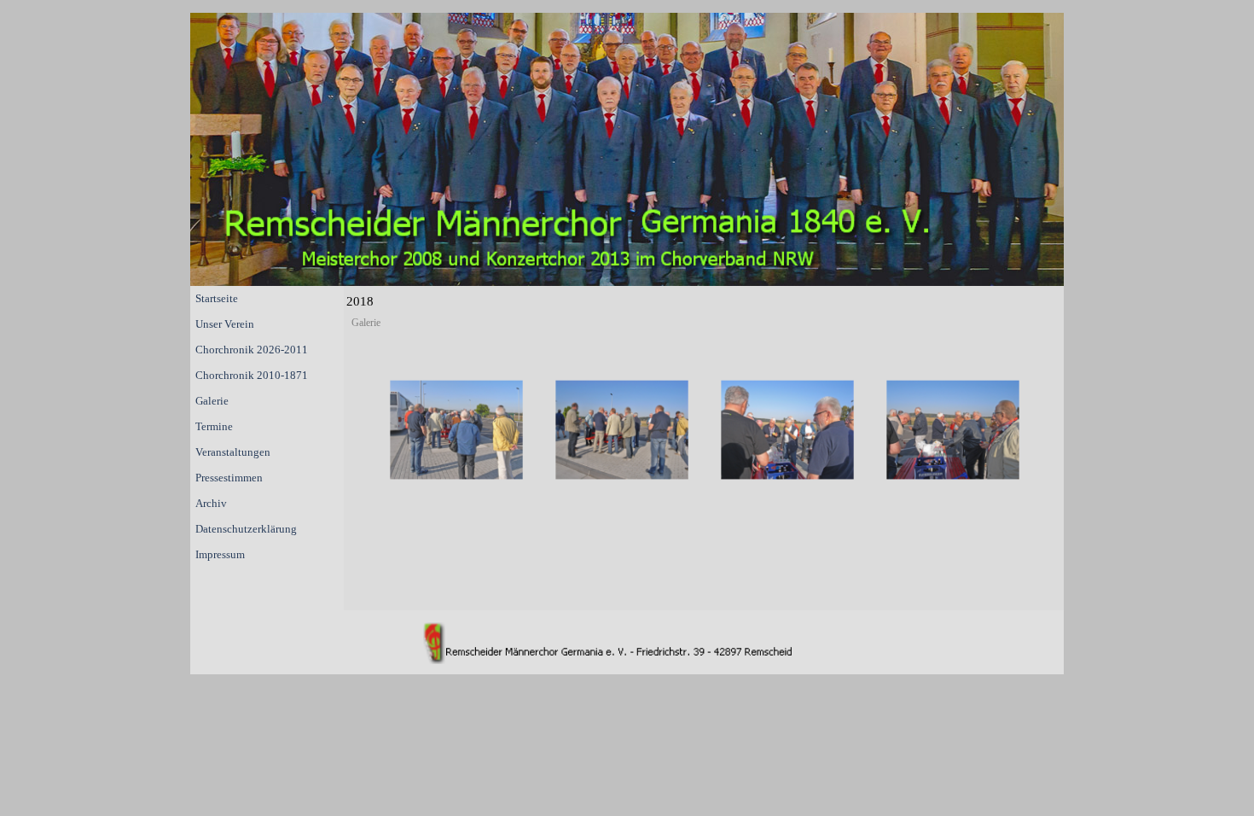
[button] (456, 430)
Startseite (216, 298)
